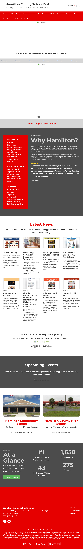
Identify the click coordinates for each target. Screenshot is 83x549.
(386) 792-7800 (14, 516)
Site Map (73, 511)
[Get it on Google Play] (41, 547)
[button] (71, 6)
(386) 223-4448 (12, 518)
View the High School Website (61, 435)
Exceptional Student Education (12, 145)
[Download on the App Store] (54, 547)
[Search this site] (79, 6)
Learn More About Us (12, 480)
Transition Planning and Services (12, 192)
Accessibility (75, 513)
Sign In (72, 516)
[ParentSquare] (28, 546)
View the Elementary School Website (21, 435)
